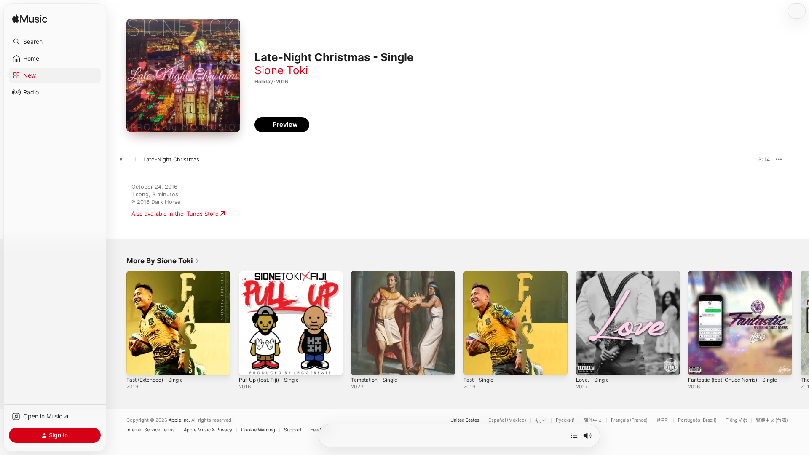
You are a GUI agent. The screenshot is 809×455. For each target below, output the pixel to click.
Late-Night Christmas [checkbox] (171, 159)
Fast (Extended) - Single (158, 274)
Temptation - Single (376, 274)
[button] (54, 42)
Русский (565, 420)
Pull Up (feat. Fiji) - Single (272, 274)
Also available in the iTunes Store (175, 213)
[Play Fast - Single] (474, 364)
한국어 (662, 420)
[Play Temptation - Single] (361, 364)
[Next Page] (800, 323)
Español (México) (507, 420)
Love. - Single (594, 274)
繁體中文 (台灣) (772, 420)
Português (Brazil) (697, 420)
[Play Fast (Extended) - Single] (137, 364)
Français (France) (629, 420)
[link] (163, 260)
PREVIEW (760, 159)
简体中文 (593, 420)
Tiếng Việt (736, 420)
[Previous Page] (118, 323)
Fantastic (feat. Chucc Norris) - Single (738, 274)
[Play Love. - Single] (586, 364)
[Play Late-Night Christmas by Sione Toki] (134, 159)
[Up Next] (574, 436)
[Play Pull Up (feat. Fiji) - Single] (249, 364)
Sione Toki (281, 70)
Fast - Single (480, 274)
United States (465, 420)
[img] (29, 19)
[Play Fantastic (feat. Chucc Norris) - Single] (698, 364)
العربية (541, 420)
